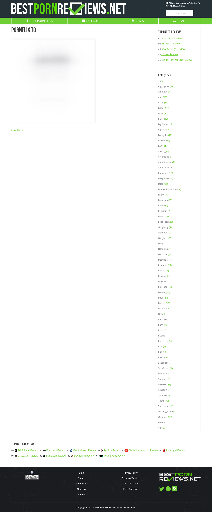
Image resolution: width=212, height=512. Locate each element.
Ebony (161, 194)
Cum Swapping (165, 167)
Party (160, 324)
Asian (161, 102)
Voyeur (161, 422)
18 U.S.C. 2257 (131, 483)
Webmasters (81, 483)
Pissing (161, 335)
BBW (160, 113)
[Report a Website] (32, 478)
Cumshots (163, 172)
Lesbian (162, 276)
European (163, 200)
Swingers (162, 395)
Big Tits (162, 129)
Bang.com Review (56, 455)
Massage (162, 286)
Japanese (162, 265)
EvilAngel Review (175, 450)
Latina (161, 270)
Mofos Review (169, 54)
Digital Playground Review (176, 60)
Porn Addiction (130, 489)
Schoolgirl (163, 362)
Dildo (160, 183)
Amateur (162, 91)
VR (159, 427)
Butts (161, 145)
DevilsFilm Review (84, 455)
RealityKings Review (84, 450)
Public (161, 351)
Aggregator (163, 86)
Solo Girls (163, 384)
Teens (161, 400)
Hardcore (162, 254)
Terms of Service (130, 478)
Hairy (160, 243)
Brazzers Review (170, 43)
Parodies (162, 319)
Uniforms (162, 416)
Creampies (163, 156)
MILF (160, 297)
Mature (161, 292)
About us (81, 489)
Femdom (162, 210)
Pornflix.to (17, 130)
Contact (81, 478)
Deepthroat (164, 178)
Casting (162, 151)
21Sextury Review (28, 455)
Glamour (162, 232)
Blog (81, 472)
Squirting (162, 389)
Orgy (160, 313)
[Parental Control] (32, 472)
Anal (160, 97)
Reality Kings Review (173, 49)
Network (162, 308)
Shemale (162, 373)
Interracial (163, 259)
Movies (161, 303)
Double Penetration (168, 189)
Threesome (164, 406)
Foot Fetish (164, 221)
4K (159, 80)
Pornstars (163, 341)
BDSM (161, 118)
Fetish (161, 216)
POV (160, 346)
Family (161, 205)
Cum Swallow (165, 162)
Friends (81, 494)
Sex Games (163, 368)
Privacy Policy (131, 472)
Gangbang (163, 227)
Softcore (162, 379)
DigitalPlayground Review (143, 450)
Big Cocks (163, 124)
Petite (161, 330)
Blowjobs (163, 135)
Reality (161, 357)
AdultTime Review (171, 38)
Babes (161, 107)
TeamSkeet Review (114, 455)
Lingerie (162, 281)
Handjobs (163, 248)
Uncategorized (165, 411)
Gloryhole (163, 238)
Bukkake (162, 140)
